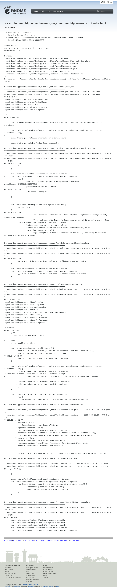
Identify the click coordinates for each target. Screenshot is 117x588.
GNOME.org (107, 2)
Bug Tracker (30, 577)
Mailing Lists (45, 11)
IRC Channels (30, 575)
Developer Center (32, 568)
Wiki (27, 571)
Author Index (75, 541)
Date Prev (8, 541)
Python (51, 586)
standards (17, 586)
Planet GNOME (48, 571)
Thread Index (52, 541)
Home (36, 11)
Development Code (32, 579)
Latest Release (48, 569)
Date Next (17, 541)
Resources (30, 566)
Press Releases (48, 568)
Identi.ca (46, 575)
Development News (50, 573)
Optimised (8, 586)
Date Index (64, 541)
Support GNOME (10, 573)
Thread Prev (29, 541)
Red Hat (30, 586)
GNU (57, 586)
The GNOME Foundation (13, 577)
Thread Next (40, 541)
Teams (7, 571)
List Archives (58, 11)
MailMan (45, 586)
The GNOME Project (12, 566)
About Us (8, 568)
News (45, 566)
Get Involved (9, 569)
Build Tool (29, 581)
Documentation (31, 569)
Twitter (45, 577)
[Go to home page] (18, 14)
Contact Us (8, 575)
